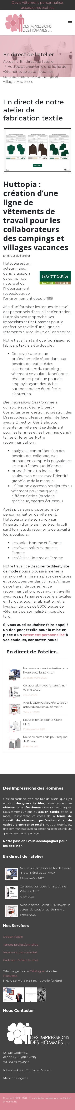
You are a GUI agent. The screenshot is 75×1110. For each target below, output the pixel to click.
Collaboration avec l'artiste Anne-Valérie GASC (44, 690)
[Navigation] (70, 22)
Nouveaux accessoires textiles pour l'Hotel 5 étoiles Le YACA (45, 673)
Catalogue (37, 971)
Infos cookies (13, 1070)
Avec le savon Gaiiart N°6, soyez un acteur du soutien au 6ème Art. (45, 707)
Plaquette (10, 976)
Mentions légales (15, 1078)
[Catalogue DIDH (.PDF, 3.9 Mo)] (13, 994)
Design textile (13, 936)
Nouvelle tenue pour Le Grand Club (42, 724)
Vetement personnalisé (20, 952)
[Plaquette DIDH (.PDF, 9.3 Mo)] (35, 994)
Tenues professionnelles (20, 944)
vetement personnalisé (44, 635)
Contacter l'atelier (38, 1070)
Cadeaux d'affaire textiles (20, 960)
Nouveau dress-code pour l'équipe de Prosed (45, 741)
